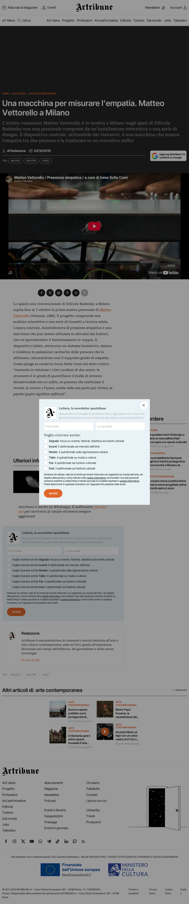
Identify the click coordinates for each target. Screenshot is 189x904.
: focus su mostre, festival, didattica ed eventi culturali (86, 441)
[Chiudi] (143, 405)
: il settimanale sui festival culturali (72, 468)
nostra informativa (96, 477)
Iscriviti (53, 493)
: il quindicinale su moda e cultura (72, 457)
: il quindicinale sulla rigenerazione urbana (78, 452)
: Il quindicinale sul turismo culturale (72, 463)
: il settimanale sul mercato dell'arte (74, 446)
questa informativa (129, 480)
